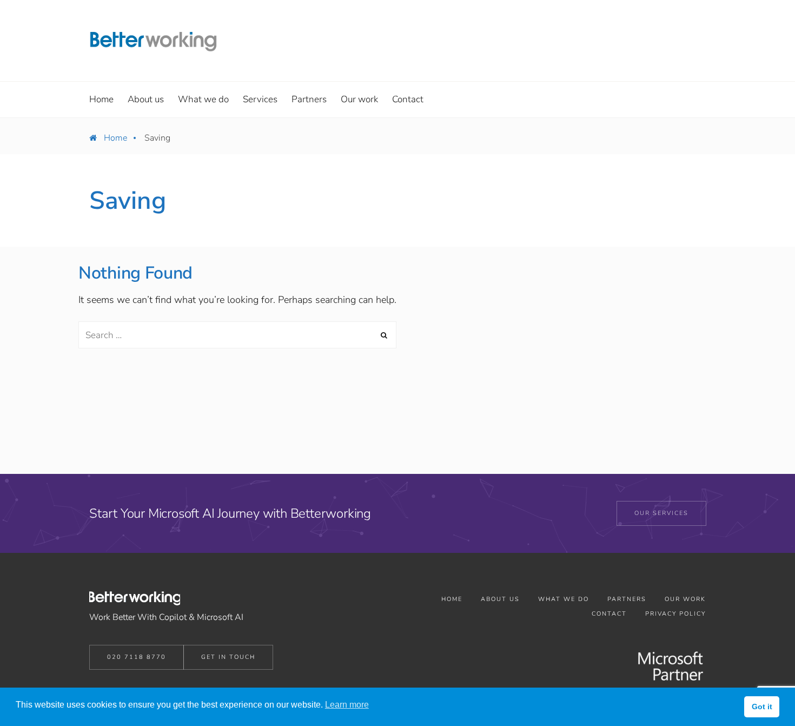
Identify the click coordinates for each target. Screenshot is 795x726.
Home (115, 138)
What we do (563, 599)
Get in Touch (228, 657)
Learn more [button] (347, 704)
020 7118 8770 (136, 657)
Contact (609, 614)
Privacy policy (675, 614)
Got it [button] (762, 706)
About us (500, 599)
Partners (626, 599)
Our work (685, 599)
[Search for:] (237, 335)
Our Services (661, 513)
